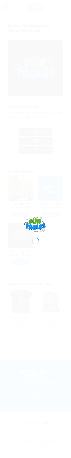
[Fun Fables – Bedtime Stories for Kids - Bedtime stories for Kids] (35, 224)
